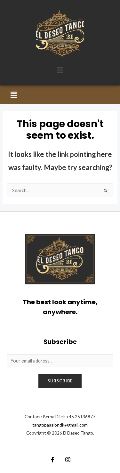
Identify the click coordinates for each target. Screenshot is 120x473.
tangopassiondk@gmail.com (60, 425)
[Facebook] (52, 459)
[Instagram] (68, 459)
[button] (59, 70)
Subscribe (60, 380)
